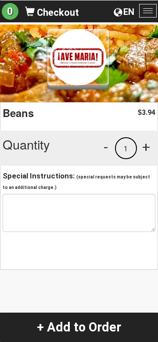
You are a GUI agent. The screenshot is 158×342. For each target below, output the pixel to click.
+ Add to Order (79, 327)
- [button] (106, 147)
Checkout (57, 12)
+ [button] (146, 147)
